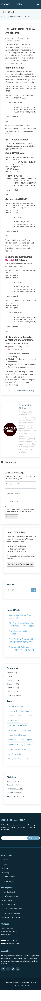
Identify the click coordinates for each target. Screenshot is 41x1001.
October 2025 (12, 792)
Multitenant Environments (17, 725)
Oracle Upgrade (26, 740)
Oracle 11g (10, 391)
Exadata (10, 672)
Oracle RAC (12, 740)
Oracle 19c (11, 688)
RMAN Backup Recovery (17, 749)
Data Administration (15, 706)
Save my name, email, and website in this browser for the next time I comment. (19, 510)
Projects (6, 868)
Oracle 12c (11, 684)
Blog (3, 16)
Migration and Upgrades (12, 913)
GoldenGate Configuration (12, 909)
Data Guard (12, 711)
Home (5, 860)
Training (6, 872)
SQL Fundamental (14, 754)
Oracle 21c (11, 691)
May (21, 38)
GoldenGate (12, 721)
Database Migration (15, 716)
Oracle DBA (11, 38)
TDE (27, 759)
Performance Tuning (26, 391)
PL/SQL (30, 744)
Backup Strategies (9, 904)
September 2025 (13, 796)
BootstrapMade (25, 985)
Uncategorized (13, 695)
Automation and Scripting (12, 917)
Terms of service (9, 877)
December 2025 (13, 785)
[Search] (33, 590)
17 (25, 38)
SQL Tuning (7, 900)
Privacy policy (8, 881)
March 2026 (11, 781)
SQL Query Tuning (14, 759)
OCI (8, 676)
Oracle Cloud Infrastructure (18, 735)
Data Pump (25, 711)
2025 (28, 38)
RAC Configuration (10, 892)
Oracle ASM (27, 730)
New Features (13, 730)
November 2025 (13, 789)
